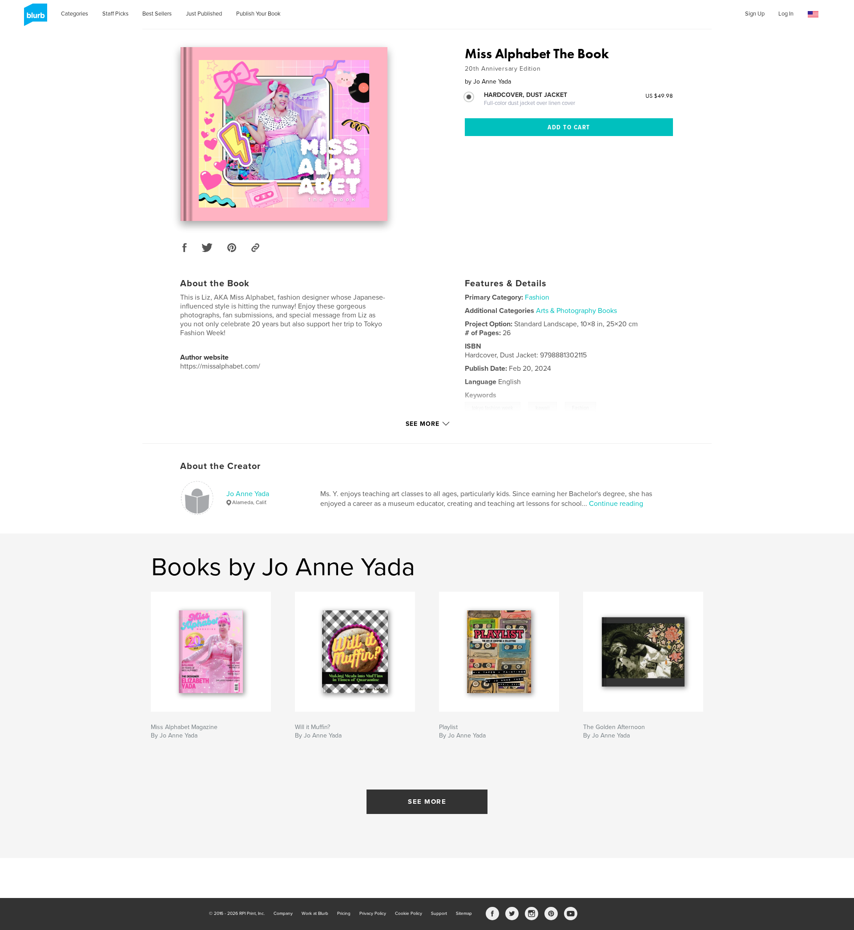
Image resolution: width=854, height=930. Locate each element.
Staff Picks (115, 13)
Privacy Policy (372, 913)
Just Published (204, 13)
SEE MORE (427, 802)
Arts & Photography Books (576, 310)
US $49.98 (659, 96)
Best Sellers (157, 13)
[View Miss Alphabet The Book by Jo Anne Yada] (284, 134)
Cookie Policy (408, 913)
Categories (74, 13)
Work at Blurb (315, 913)
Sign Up (755, 13)
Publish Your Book (258, 13)
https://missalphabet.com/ (220, 366)
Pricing (343, 913)
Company (283, 913)
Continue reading (616, 503)
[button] (813, 14)
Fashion (537, 297)
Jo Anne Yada (247, 493)
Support (439, 913)
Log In (786, 13)
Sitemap (464, 913)
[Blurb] (34, 18)
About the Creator (220, 466)
